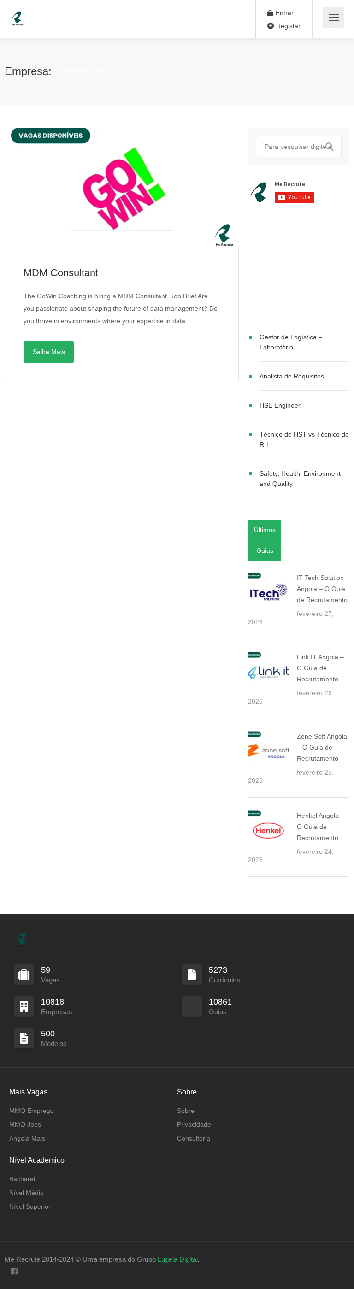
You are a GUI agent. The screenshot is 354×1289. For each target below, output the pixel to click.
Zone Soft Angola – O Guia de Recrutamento (322, 747)
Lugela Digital (178, 1259)
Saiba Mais (49, 351)
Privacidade (194, 1124)
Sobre (186, 1110)
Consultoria (193, 1138)
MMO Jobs (25, 1124)
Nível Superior (30, 1206)
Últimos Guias (265, 540)
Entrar (284, 13)
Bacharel (22, 1179)
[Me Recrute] (17, 14)
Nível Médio (26, 1192)
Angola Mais (27, 1138)
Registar (287, 26)
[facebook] (14, 1271)
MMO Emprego (31, 1110)
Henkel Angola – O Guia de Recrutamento (320, 826)
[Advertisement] (298, 270)
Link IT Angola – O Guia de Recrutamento (320, 668)
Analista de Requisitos (292, 376)
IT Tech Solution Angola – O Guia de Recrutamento (322, 588)
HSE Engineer (280, 405)
